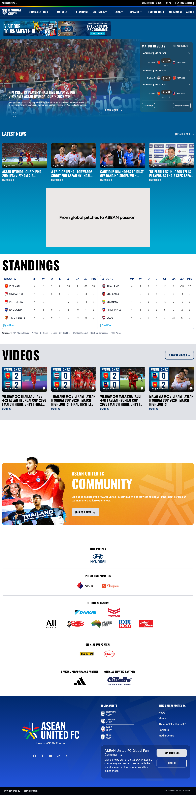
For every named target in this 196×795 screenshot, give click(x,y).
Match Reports (182, 105)
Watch (5, 408)
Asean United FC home (152, 3)
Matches (62, 11)
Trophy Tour (156, 11)
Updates (134, 11)
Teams (117, 11)
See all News (182, 134)
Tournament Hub (38, 11)
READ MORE (111, 110)
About (190, 11)
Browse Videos (178, 355)
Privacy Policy (12, 790)
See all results (180, 46)
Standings (82, 11)
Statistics (99, 11)
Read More (7, 180)
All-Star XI (175, 11)
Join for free (83, 512)
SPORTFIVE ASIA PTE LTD (179, 790)
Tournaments (8, 3)
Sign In (172, 763)
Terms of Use (30, 790)
